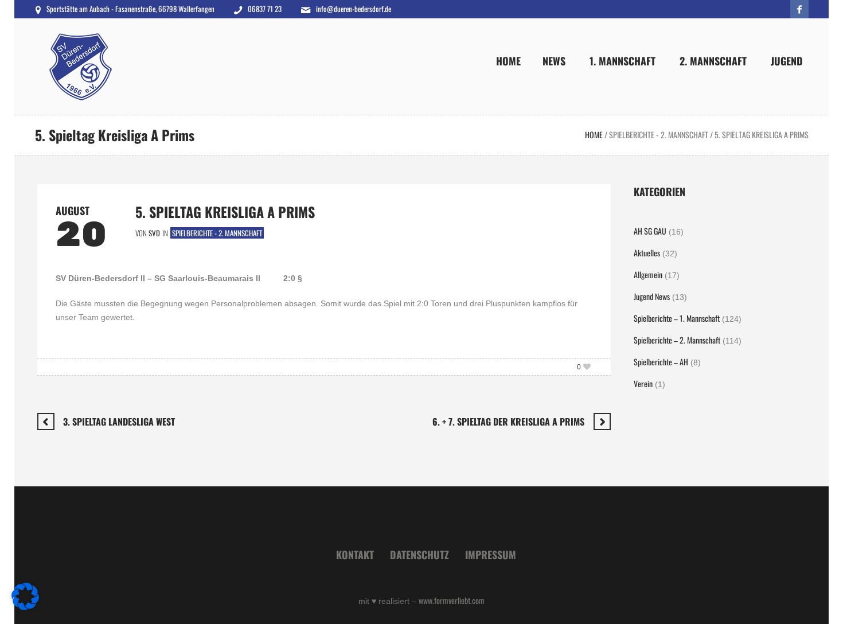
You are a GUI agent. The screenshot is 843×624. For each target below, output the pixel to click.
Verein (643, 383)
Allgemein (648, 274)
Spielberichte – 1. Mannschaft (677, 318)
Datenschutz (419, 554)
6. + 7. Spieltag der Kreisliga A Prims (508, 421)
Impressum (490, 554)
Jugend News (652, 296)
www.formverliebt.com (452, 600)
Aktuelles (647, 253)
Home (594, 134)
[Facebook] (799, 9)
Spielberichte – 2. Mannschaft (677, 340)
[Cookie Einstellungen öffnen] (25, 606)
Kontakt (355, 554)
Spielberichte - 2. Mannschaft (658, 134)
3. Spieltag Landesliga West (119, 421)
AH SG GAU (650, 231)
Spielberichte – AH (661, 362)
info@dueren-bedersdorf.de (353, 8)
